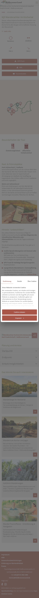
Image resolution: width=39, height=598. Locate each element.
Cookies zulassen (19, 312)
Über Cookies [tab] (32, 281)
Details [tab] (19, 281)
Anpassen (18, 318)
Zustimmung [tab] (7, 281)
